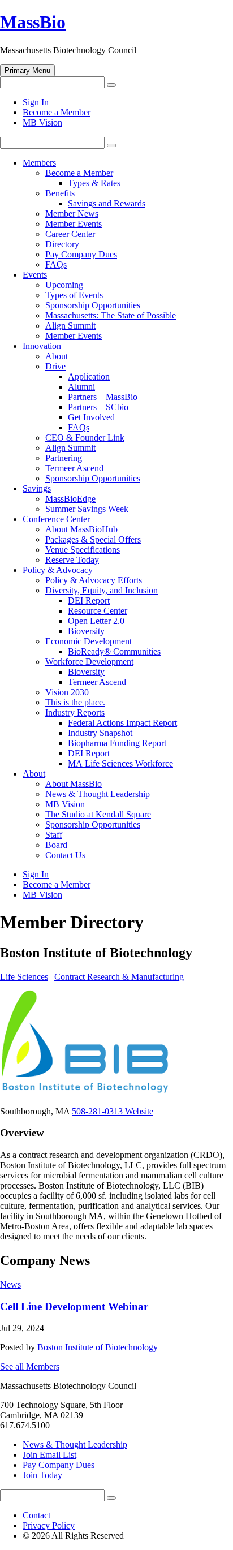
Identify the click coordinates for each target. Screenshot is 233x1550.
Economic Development (88, 641)
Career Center (70, 234)
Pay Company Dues (81, 254)
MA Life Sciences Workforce (120, 763)
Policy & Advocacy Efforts (93, 580)
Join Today (42, 1475)
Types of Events (74, 295)
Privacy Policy (49, 1525)
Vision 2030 (67, 692)
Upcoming (64, 285)
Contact (36, 1515)
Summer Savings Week (86, 509)
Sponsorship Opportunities (92, 305)
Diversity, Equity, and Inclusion (101, 590)
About (56, 356)
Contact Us (65, 855)
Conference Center (56, 519)
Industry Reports (75, 712)
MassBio (33, 22)
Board (56, 845)
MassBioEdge (70, 498)
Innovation (42, 346)
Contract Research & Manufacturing (119, 976)
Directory (62, 244)
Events (35, 274)
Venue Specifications (82, 549)
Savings (37, 488)
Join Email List (49, 1454)
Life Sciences (24, 976)
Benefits (60, 193)
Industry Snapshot (100, 733)
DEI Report (89, 600)
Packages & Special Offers (93, 539)
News (10, 1284)
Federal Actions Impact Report (122, 722)
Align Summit (70, 325)
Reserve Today (72, 560)
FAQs (56, 264)
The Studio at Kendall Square (98, 814)
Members (39, 162)
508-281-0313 (98, 1111)
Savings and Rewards (106, 203)
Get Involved (91, 417)
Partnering (63, 458)
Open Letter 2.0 (96, 621)
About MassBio (73, 784)
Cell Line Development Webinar (74, 1306)
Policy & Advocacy (58, 570)
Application (89, 376)
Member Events (73, 224)
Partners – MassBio (102, 397)
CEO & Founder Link (84, 437)
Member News (71, 213)
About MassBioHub (81, 529)
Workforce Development (89, 661)
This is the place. (75, 702)
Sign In (36, 102)
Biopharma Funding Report (117, 743)
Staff (53, 834)
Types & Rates (94, 183)
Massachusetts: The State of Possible (110, 315)
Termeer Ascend (74, 468)
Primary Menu (27, 70)
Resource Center (97, 610)
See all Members (29, 1366)
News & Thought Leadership (97, 794)
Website (139, 1111)
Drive (55, 366)
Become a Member (56, 112)
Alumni (81, 386)
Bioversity (86, 631)
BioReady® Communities (114, 651)
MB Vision (42, 122)
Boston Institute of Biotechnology (97, 1347)
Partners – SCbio (98, 407)
